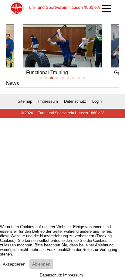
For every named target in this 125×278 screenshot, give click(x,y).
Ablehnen (41, 264)
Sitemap (25, 101)
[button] (40, 78)
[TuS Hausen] (55, 8)
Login (97, 101)
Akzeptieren (14, 264)
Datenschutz (75, 101)
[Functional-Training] (62, 54)
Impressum (48, 101)
